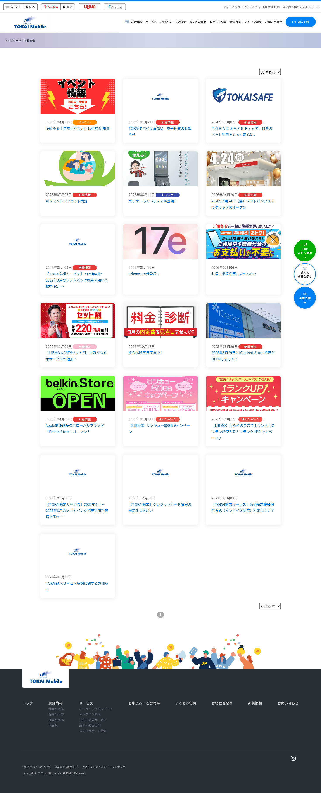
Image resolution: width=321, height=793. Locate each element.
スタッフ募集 (253, 22)
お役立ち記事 (217, 22)
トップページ (13, 40)
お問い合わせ (273, 22)
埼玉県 (53, 725)
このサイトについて (94, 767)
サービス (151, 22)
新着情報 (235, 22)
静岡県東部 (56, 720)
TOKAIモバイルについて (36, 767)
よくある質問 (197, 22)
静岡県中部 (56, 714)
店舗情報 (55, 703)
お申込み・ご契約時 (173, 22)
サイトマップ (117, 767)
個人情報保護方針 (64, 767)
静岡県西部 (56, 709)
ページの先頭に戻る (314, 789)
